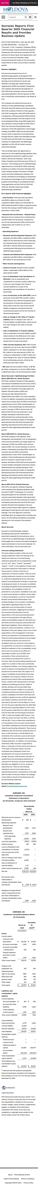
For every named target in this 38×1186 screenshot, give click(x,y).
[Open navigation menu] (3, 17)
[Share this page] (35, 17)
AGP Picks (5, 3)
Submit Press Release (11, 1179)
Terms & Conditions (27, 1179)
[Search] (26, 17)
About (10, 1175)
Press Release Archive (22, 1175)
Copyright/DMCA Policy (13, 1183)
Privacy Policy (28, 1183)
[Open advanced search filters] (30, 17)
